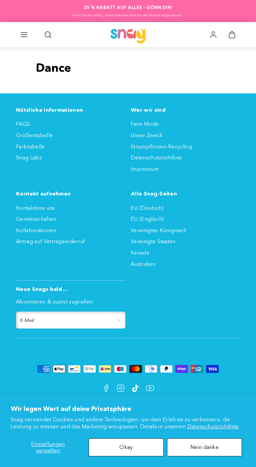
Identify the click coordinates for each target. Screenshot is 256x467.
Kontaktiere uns (35, 207)
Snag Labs (29, 157)
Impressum (145, 168)
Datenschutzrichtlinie (213, 426)
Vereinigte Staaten (153, 241)
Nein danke (204, 447)
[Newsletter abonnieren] (118, 320)
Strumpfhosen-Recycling (161, 146)
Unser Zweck (147, 135)
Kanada (140, 252)
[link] (213, 35)
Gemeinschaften (36, 218)
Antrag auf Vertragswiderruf (50, 241)
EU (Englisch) (147, 218)
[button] (24, 35)
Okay (126, 447)
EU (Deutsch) (147, 207)
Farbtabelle (30, 146)
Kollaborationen (36, 230)
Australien (143, 264)
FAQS (23, 123)
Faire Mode (145, 123)
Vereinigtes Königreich (158, 230)
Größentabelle (34, 135)
